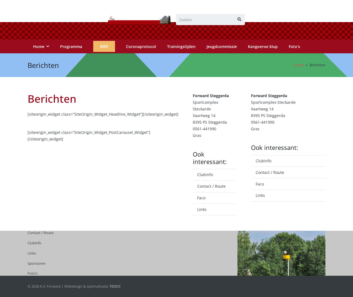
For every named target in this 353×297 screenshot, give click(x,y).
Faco (201, 197)
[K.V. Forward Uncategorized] (139, 20)
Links (202, 209)
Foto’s (33, 273)
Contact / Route (211, 186)
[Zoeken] (239, 19)
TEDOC (115, 286)
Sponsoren (37, 263)
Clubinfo (205, 174)
